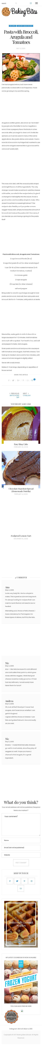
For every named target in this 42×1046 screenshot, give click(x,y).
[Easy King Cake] (21, 425)
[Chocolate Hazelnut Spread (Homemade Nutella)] (21, 469)
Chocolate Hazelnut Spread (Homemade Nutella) (21, 490)
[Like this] (32, 380)
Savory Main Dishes (25, 26)
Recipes (12, 26)
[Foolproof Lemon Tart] (21, 516)
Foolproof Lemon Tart (21, 535)
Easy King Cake (21, 444)
